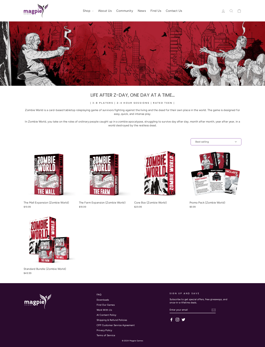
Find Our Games (106, 304)
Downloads (103, 299)
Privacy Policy (104, 330)
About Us (105, 11)
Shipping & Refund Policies (112, 320)
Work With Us (104, 309)
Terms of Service (106, 335)
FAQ (99, 294)
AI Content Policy (106, 314)
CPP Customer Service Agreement (116, 325)
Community (124, 11)
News (142, 11)
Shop (87, 11)
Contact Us (174, 11)
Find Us (155, 11)
